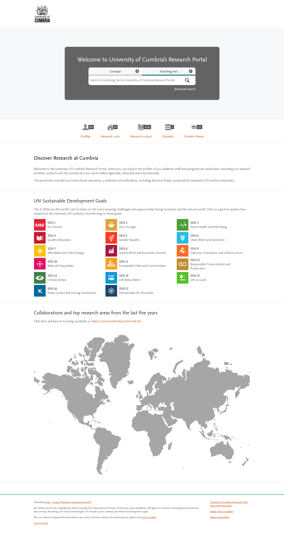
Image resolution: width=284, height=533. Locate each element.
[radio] (115, 71)
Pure (48, 502)
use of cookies (149, 517)
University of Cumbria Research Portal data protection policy (229, 504)
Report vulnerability (219, 517)
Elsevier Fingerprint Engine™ (77, 502)
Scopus (56, 502)
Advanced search (185, 89)
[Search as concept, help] (137, 71)
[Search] (187, 80)
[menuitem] (85, 131)
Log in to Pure (41, 523)
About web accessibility (221, 511)
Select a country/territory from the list (116, 321)
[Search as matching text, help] (191, 71)
